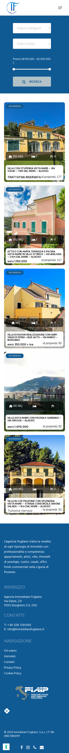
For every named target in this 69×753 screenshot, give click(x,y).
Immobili (9, 656)
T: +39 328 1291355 (17, 625)
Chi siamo (10, 650)
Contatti (9, 662)
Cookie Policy (12, 673)
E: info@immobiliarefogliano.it (24, 629)
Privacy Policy (12, 667)
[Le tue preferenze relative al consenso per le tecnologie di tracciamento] (6, 746)
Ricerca (35, 81)
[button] (60, 8)
